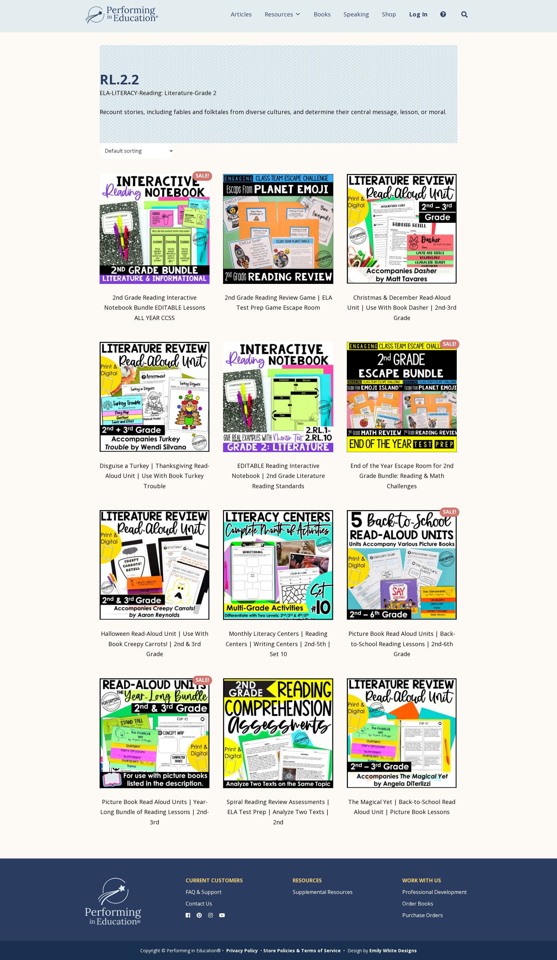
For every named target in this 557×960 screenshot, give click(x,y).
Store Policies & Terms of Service (302, 950)
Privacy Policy (242, 950)
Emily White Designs (393, 950)
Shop (389, 14)
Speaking (356, 14)
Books (322, 14)
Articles (241, 14)
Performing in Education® (122, 15)
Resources (279, 14)
